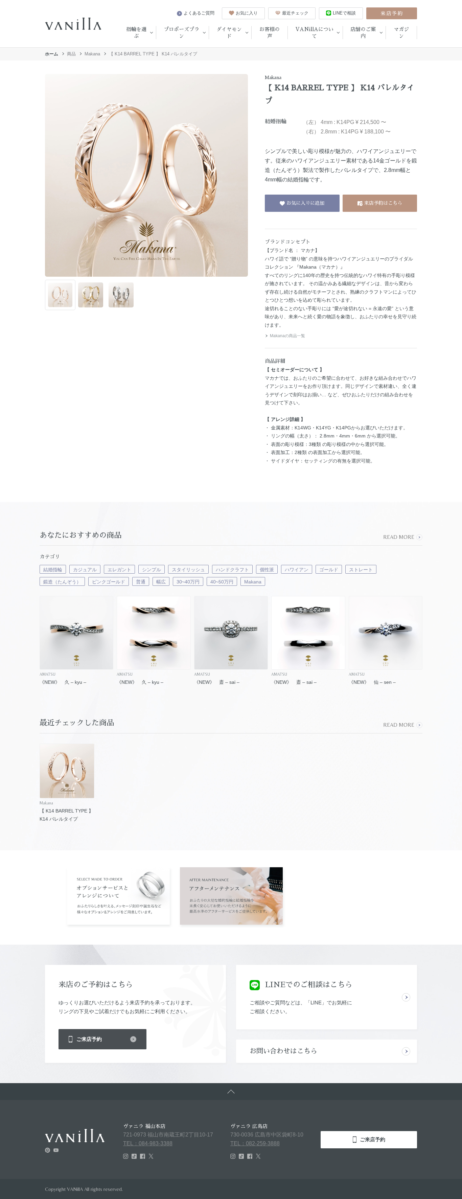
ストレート (361, 569)
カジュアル (85, 569)
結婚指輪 (52, 569)
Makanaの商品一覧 (287, 335)
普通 (140, 581)
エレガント (119, 569)
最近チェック (295, 13)
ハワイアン (296, 569)
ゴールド (328, 569)
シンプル (151, 569)
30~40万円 (188, 581)
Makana (92, 53)
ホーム (51, 53)
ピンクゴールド (108, 581)
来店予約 (391, 13)
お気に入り (247, 13)
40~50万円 (221, 581)
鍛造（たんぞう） (62, 581)
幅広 (161, 581)
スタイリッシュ (188, 569)
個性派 (267, 569)
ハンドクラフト (232, 569)
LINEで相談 (344, 13)
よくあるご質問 (199, 13)
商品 (71, 53)
